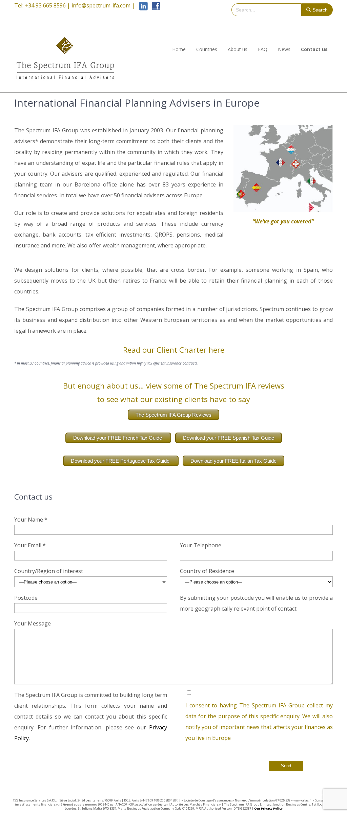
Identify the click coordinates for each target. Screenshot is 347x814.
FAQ (262, 49)
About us (237, 49)
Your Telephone (200, 545)
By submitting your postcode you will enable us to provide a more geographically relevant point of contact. (256, 603)
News (284, 49)
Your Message (32, 623)
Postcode (26, 597)
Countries (206, 49)
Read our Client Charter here (173, 350)
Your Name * (30, 519)
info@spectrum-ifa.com (101, 5)
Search (320, 10)
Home (179, 49)
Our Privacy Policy (268, 808)
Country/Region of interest (48, 571)
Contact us (314, 49)
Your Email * (30, 545)
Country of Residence (207, 571)
